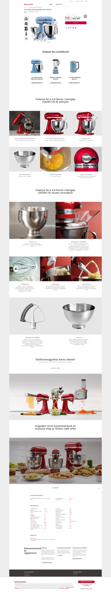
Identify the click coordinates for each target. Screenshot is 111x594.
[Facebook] (74, 574)
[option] (26, 19)
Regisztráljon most (77, 558)
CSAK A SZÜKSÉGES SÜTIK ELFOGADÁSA (86, 585)
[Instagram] (76, 574)
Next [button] (26, 42)
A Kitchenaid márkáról (79, 1)
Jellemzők (25, 11)
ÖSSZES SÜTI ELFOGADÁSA (86, 581)
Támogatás (71, 1)
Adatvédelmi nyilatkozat (64, 588)
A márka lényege (26, 573)
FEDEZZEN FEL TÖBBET (55, 368)
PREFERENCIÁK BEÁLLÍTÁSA (86, 588)
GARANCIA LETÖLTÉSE (47, 562)
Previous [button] (26, 15)
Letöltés (60, 555)
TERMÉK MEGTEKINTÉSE (37, 83)
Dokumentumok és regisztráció (33, 11)
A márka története (27, 575)
